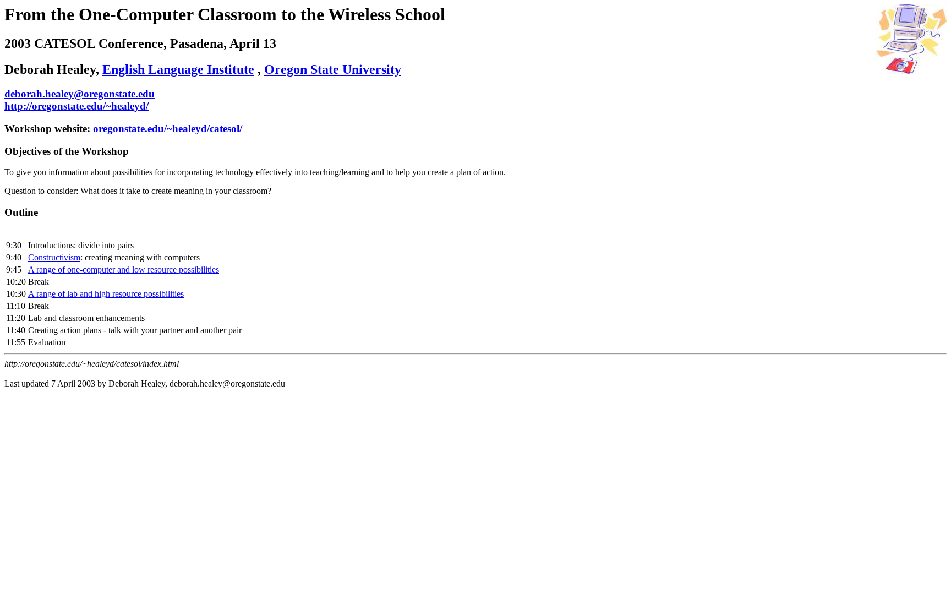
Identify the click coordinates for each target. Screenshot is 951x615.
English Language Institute (178, 69)
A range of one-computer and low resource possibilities (123, 269)
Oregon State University (332, 69)
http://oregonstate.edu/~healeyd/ (76, 106)
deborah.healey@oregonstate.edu (79, 94)
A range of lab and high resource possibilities (106, 293)
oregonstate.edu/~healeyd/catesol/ (167, 128)
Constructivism (54, 257)
